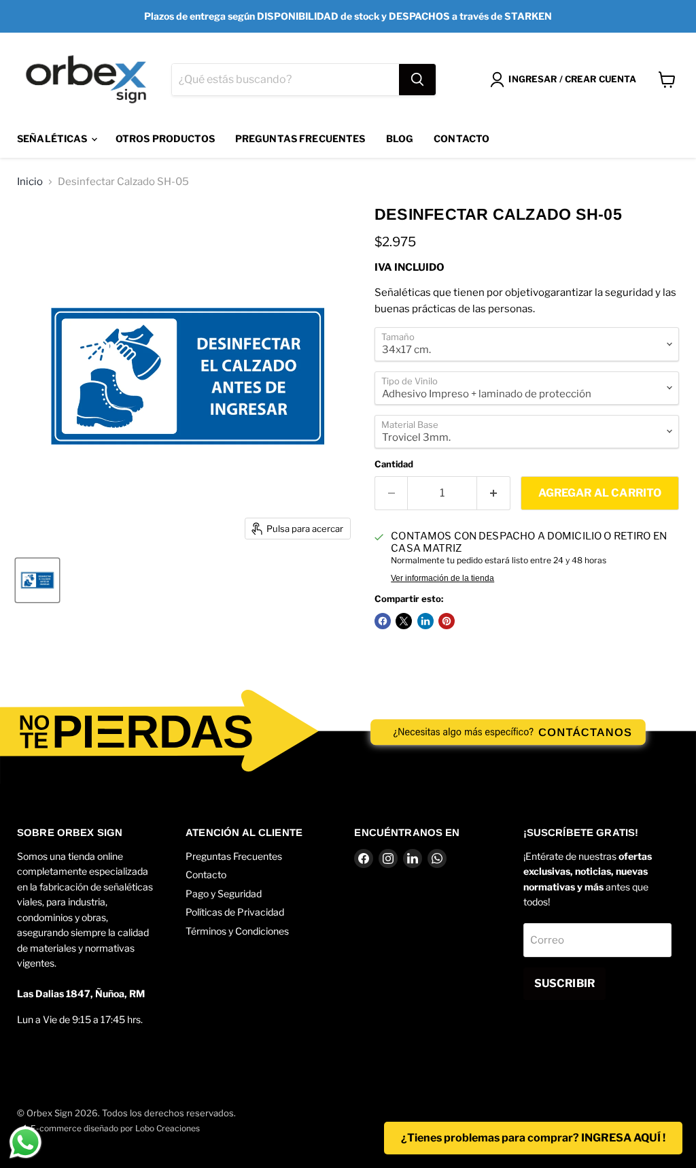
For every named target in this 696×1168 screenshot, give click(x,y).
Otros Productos (165, 138)
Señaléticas (53, 138)
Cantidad (394, 464)
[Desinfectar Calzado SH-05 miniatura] (37, 580)
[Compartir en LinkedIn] (425, 621)
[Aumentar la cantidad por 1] (493, 493)
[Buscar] (417, 79)
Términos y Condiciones (237, 931)
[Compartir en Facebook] (383, 621)
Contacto (461, 138)
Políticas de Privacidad (235, 912)
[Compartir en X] (404, 621)
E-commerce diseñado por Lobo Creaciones (115, 1128)
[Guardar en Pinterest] (446, 621)
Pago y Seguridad (224, 893)
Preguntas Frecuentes (300, 138)
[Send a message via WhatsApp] (25, 1142)
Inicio (30, 182)
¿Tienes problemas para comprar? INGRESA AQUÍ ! (533, 1137)
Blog (400, 138)
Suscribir (564, 983)
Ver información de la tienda (442, 578)
